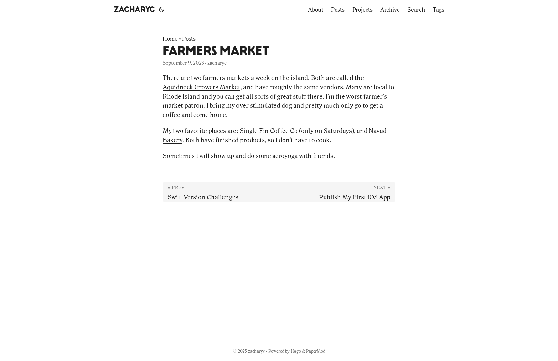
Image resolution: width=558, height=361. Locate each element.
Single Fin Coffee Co (269, 130)
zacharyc (134, 10)
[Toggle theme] (161, 9)
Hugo (296, 351)
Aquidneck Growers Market (201, 86)
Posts (189, 39)
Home (170, 39)
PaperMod (315, 351)
